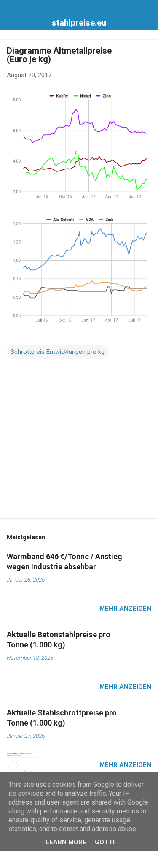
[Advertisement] (79, 445)
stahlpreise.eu (79, 23)
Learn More (66, 842)
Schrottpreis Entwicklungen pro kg (57, 352)
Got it (105, 842)
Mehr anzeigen (125, 608)
